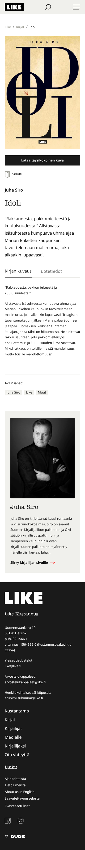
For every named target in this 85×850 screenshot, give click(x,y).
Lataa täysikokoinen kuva (42, 160)
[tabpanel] (42, 321)
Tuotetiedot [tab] (50, 271)
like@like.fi (13, 666)
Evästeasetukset (17, 806)
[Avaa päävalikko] (76, 7)
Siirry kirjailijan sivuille (29, 562)
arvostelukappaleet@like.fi (25, 682)
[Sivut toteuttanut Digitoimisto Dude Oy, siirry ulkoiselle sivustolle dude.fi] (15, 837)
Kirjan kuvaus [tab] (18, 271)
